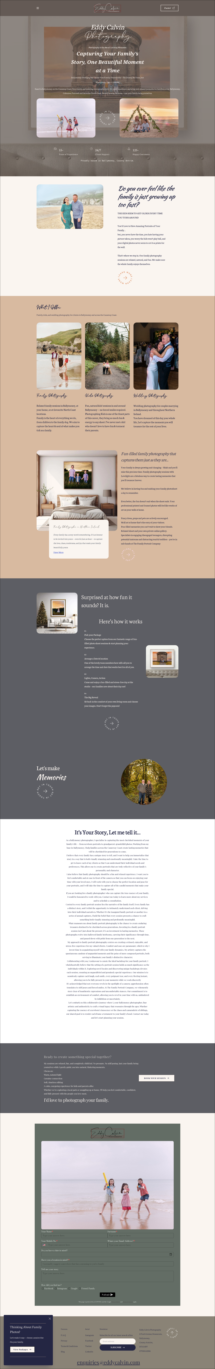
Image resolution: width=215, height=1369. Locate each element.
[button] (50, 1318)
